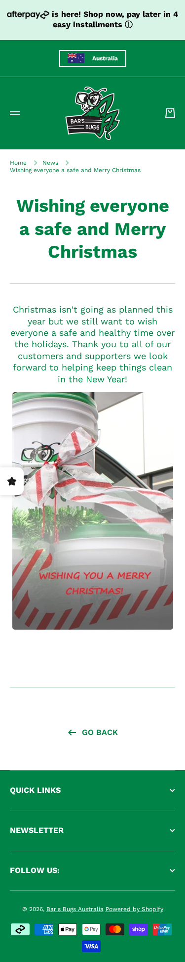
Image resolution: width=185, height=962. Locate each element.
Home (18, 162)
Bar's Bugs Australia (75, 909)
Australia (105, 58)
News (50, 162)
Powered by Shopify (134, 909)
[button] (170, 113)
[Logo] (92, 113)
